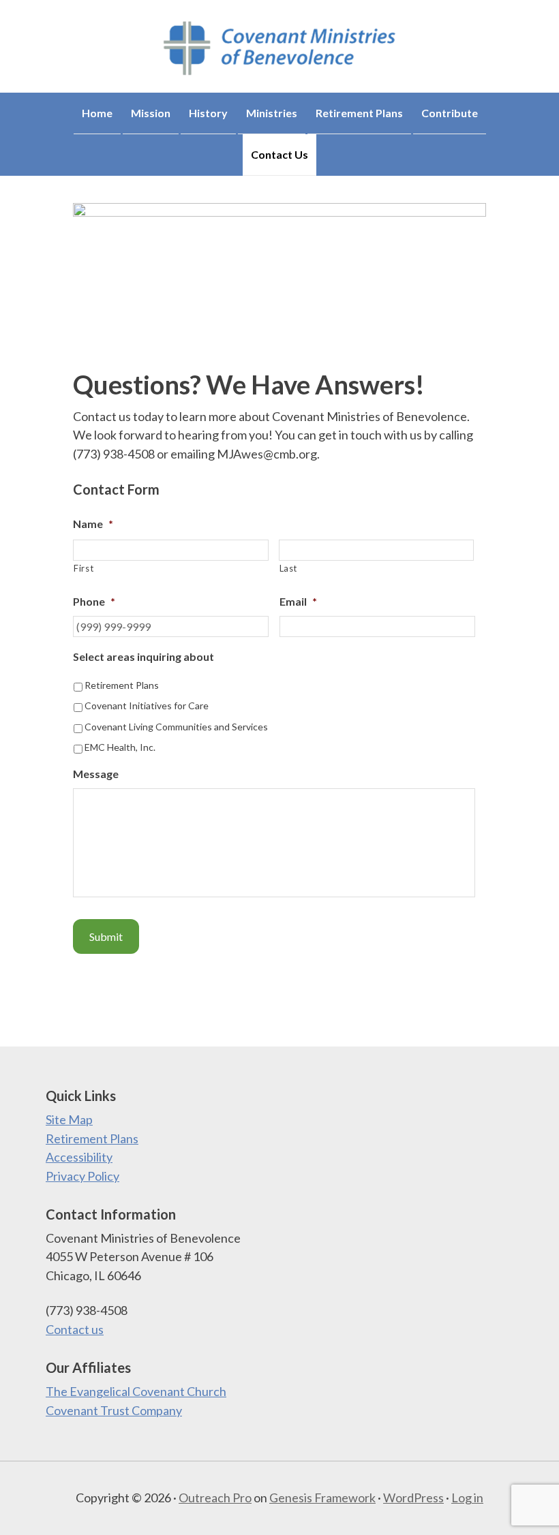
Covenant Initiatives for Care (147, 705)
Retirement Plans (122, 685)
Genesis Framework (322, 1497)
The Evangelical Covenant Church (136, 1391)
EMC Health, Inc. (120, 747)
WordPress (413, 1497)
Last (289, 568)
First (83, 568)
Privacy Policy (82, 1175)
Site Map (69, 1119)
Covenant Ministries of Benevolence (279, 48)
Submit (106, 936)
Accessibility (79, 1156)
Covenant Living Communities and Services (176, 726)
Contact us (75, 1329)
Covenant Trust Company (114, 1410)
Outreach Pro (215, 1497)
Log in (467, 1497)
